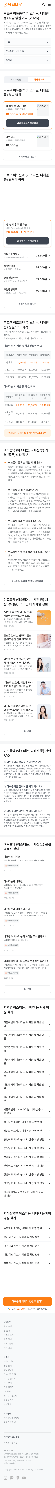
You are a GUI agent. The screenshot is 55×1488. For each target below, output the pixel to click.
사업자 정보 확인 (9, 1463)
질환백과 (7, 1404)
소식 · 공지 (8, 1343)
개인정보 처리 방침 (11, 1437)
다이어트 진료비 (10, 1374)
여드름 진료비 (9, 1378)
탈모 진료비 (8, 1370)
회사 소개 (8, 1326)
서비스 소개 (8, 1335)
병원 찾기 (8, 1365)
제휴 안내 (8, 1339)
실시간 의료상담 (10, 1396)
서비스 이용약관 (10, 1442)
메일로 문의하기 (10, 1422)
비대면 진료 (8, 1361)
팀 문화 (7, 1330)
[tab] (16, 79)
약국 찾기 (8, 1383)
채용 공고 (8, 1348)
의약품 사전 (8, 1400)
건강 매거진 (8, 1387)
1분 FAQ (7, 1391)
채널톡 (16, 1418)
